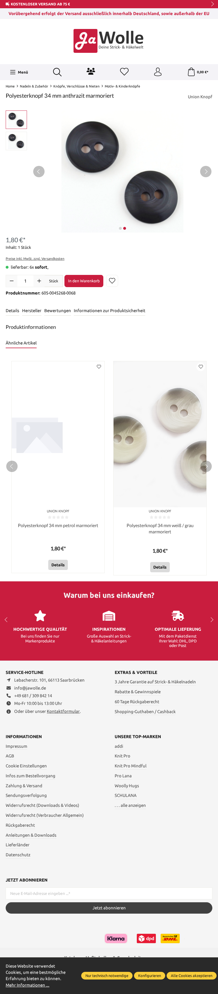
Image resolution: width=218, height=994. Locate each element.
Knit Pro (122, 755)
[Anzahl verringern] (11, 281)
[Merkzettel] (124, 72)
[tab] (12, 311)
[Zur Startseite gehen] (109, 41)
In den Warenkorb (84, 281)
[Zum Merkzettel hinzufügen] (112, 281)
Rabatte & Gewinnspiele (138, 691)
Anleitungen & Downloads (31, 835)
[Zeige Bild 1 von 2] (120, 228)
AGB (10, 755)
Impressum (16, 746)
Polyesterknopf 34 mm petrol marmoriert (58, 525)
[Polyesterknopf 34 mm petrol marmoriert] (58, 434)
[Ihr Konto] (158, 72)
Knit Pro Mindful (130, 765)
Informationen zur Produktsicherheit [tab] (109, 310)
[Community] (91, 71)
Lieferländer (18, 844)
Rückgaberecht (20, 825)
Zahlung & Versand (24, 785)
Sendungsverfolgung (26, 795)
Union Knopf (200, 96)
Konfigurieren (149, 976)
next (211, 4)
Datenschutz (18, 854)
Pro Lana (123, 775)
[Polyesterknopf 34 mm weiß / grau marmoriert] (160, 434)
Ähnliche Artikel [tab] (21, 343)
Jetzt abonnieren (109, 907)
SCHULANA (126, 795)
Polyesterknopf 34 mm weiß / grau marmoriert (160, 528)
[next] (206, 466)
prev (8, 4)
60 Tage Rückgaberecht (137, 701)
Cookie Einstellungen (26, 765)
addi (119, 746)
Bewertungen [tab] (57, 310)
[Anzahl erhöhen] (39, 281)
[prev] (12, 466)
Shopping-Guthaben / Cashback (145, 711)
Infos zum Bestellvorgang (30, 775)
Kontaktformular (63, 711)
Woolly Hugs (127, 785)
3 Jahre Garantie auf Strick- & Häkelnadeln (155, 681)
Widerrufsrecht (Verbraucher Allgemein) (45, 815)
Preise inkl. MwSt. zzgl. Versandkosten (35, 258)
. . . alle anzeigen (130, 805)
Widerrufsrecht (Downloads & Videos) (42, 805)
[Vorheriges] (39, 171)
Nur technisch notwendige (106, 976)
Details (58, 565)
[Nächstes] (205, 171)
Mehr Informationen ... (27, 985)
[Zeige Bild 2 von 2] (124, 228)
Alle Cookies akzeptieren (191, 976)
